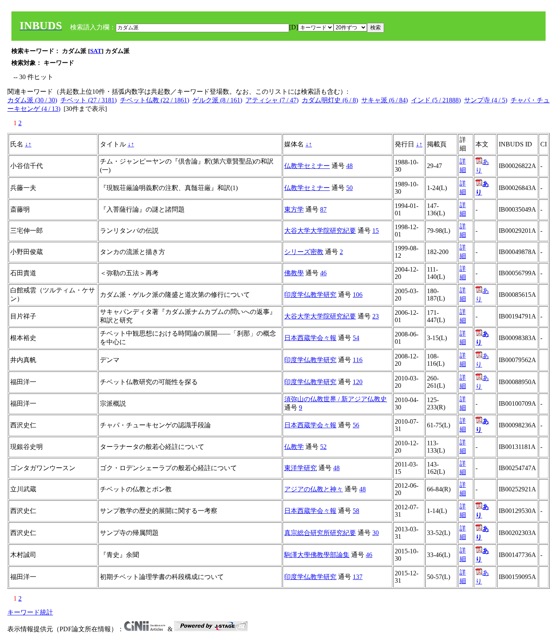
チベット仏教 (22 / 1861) (154, 100)
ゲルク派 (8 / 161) (217, 100)
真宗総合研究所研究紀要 (320, 532)
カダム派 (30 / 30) (32, 100)
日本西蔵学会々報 (310, 337)
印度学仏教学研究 (310, 294)
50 (349, 187)
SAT (96, 51)
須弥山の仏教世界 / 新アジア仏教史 (335, 399)
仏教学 (294, 446)
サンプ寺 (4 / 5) (485, 100)
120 (357, 381)
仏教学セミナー (307, 165)
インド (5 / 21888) (436, 100)
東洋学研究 (300, 467)
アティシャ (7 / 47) (271, 100)
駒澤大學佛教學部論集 (316, 554)
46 (323, 273)
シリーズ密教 (303, 251)
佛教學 (294, 273)
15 (375, 230)
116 (357, 359)
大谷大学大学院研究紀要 (320, 230)
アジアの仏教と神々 (313, 489)
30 (375, 532)
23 (375, 316)
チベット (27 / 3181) (88, 100)
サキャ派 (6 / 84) (384, 100)
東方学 (294, 209)
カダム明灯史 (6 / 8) (330, 100)
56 (356, 425)
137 (357, 576)
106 (357, 294)
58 (356, 510)
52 (323, 446)
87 (323, 209)
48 (349, 165)
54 (356, 337)
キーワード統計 (30, 612)
